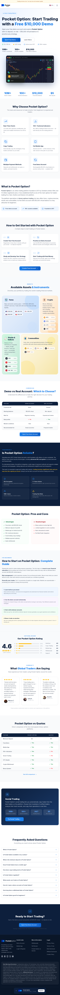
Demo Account (20, 943)
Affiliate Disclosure (52, 951)
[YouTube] (13, 956)
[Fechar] (16, 990)
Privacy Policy (50, 943)
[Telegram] (5, 956)
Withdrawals (35, 943)
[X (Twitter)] (10, 956)
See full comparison (29, 774)
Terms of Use (50, 946)
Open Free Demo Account (30, 434)
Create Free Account (29, 268)
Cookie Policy (50, 954)
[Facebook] (2, 956)
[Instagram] (7, 956)
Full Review (35, 946)
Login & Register (20, 949)
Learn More (28, 40)
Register (41, 990)
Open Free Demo (10, 40)
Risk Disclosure (51, 949)
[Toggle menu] (57, 5)
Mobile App (19, 946)
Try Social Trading (13, 819)
